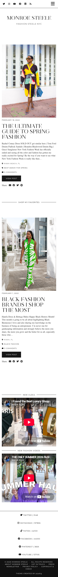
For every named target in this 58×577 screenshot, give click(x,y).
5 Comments (10, 172)
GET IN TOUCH (38, 564)
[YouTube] (14, 3)
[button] (54, 3)
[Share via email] (10, 185)
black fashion (11, 344)
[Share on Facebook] (14, 185)
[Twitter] (4, 3)
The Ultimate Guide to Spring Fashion (26, 131)
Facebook (30, 539)
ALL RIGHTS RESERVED (42, 562)
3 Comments (10, 348)
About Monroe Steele (16, 564)
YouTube (30, 554)
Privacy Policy (30, 567)
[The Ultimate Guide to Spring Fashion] (29, 81)
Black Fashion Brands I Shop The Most (23, 304)
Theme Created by (29, 574)
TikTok (30, 531)
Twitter (30, 515)
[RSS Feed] (31, 3)
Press (51, 564)
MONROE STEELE (29, 18)
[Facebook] (20, 3)
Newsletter (12, 567)
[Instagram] (9, 3)
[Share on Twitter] (18, 185)
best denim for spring (16, 168)
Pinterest (30, 547)
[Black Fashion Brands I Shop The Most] (29, 254)
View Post (11, 178)
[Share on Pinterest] (22, 185)
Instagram (30, 523)
